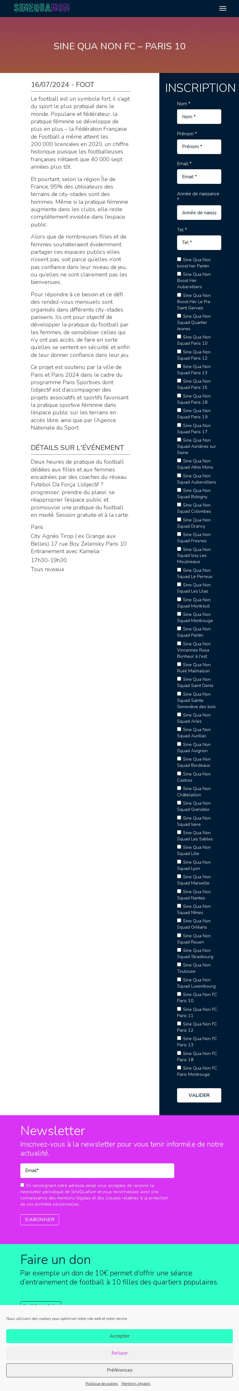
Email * (184, 164)
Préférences (120, 1370)
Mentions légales (136, 1383)
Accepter (119, 1336)
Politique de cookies (102, 1383)
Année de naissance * (198, 197)
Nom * (183, 104)
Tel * (182, 230)
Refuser (119, 1353)
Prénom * (187, 134)
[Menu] (223, 8)
